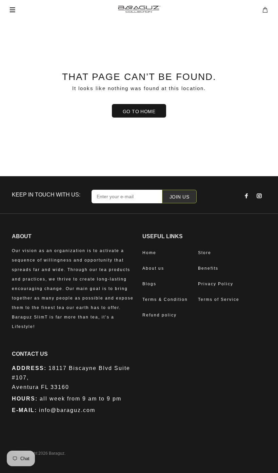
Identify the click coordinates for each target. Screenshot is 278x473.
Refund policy (159, 315)
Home (149, 252)
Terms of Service (218, 299)
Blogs (149, 284)
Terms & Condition (165, 299)
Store (204, 252)
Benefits (208, 268)
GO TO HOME (139, 111)
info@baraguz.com (67, 410)
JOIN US (179, 197)
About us (153, 268)
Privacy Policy (215, 284)
